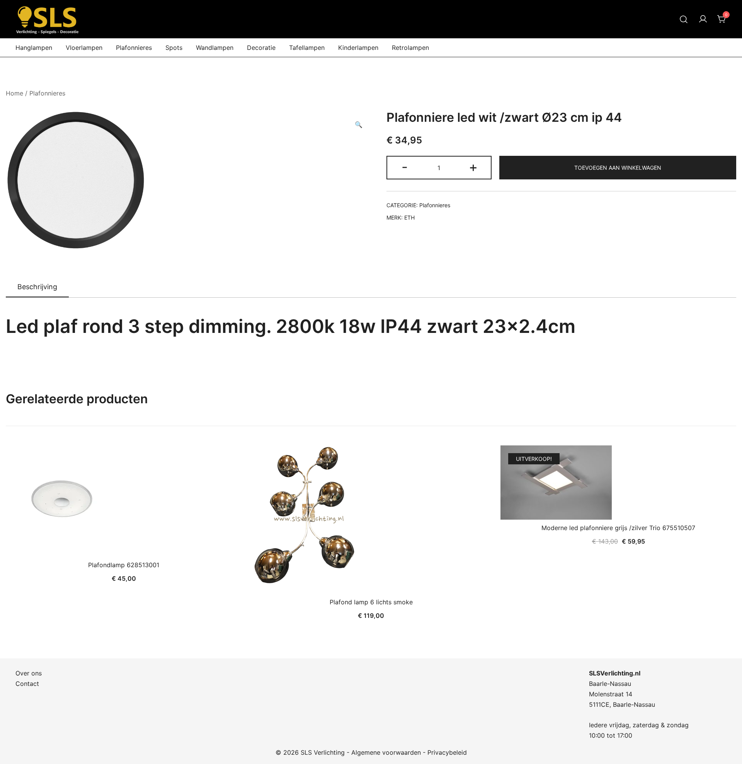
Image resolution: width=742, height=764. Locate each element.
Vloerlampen (84, 47)
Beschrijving (37, 287)
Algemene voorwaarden (386, 752)
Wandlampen (214, 47)
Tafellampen (307, 47)
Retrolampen (410, 47)
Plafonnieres (134, 47)
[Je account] (703, 19)
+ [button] (473, 167)
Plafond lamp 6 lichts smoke (371, 602)
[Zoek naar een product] (684, 19)
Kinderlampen (358, 47)
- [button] (405, 167)
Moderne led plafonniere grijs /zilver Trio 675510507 (618, 528)
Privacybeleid (447, 752)
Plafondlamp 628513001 (123, 565)
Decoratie (261, 47)
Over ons (28, 673)
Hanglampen (33, 47)
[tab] (37, 287)
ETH (409, 217)
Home (14, 93)
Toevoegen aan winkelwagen (617, 167)
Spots (173, 47)
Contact (27, 683)
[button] (358, 124)
